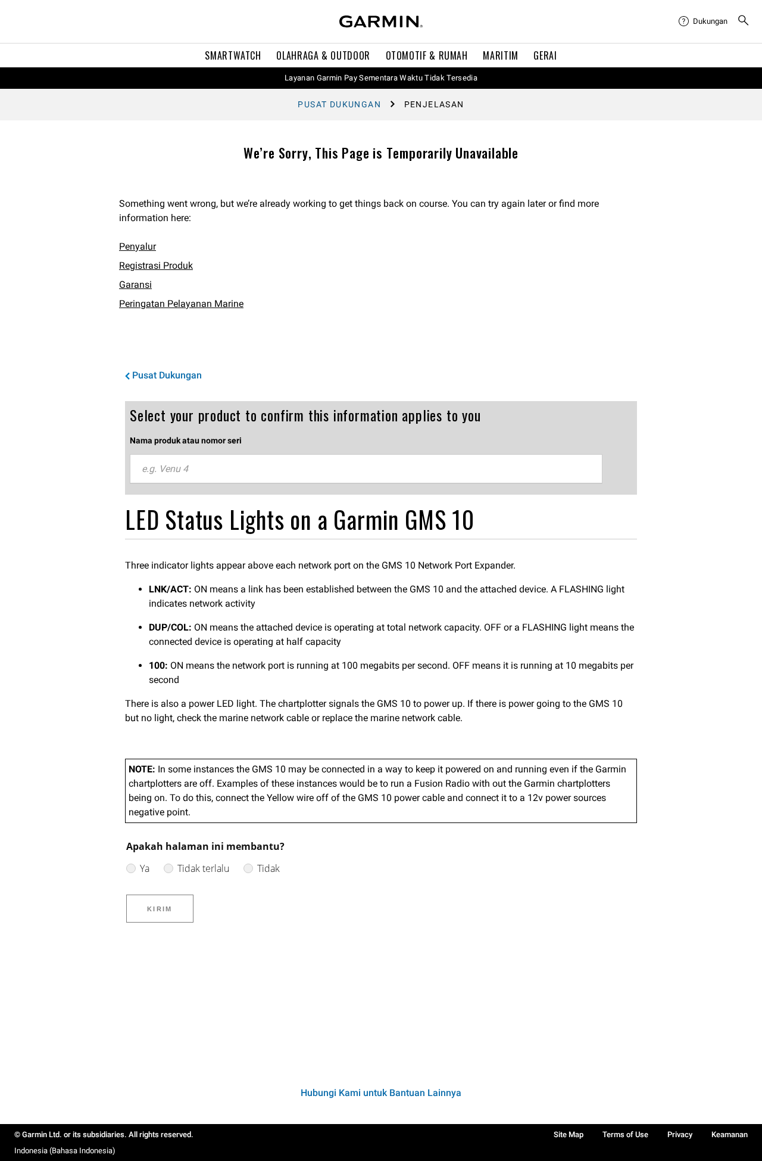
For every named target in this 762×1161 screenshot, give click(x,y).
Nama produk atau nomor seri (186, 440)
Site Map (568, 1134)
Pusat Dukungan (339, 104)
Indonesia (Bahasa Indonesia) (64, 1150)
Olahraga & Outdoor (323, 55)
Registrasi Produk (156, 265)
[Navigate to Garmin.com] (381, 21)
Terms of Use (625, 1134)
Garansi (135, 284)
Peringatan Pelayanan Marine (181, 303)
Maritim (500, 55)
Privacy (679, 1134)
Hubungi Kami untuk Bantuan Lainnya (381, 1092)
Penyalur (137, 246)
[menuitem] (703, 21)
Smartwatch (233, 55)
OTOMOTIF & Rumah (427, 55)
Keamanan (729, 1134)
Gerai (545, 55)
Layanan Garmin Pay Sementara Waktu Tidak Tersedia (381, 77)
